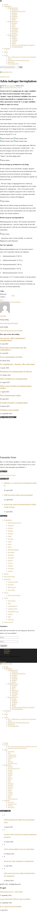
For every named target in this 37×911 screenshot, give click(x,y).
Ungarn (14, 41)
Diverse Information (14, 595)
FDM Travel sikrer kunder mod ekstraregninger (18, 495)
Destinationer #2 (13, 21)
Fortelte (10, 614)
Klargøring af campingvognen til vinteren (16, 371)
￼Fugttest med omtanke (9, 410)
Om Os (6, 55)
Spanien (14, 33)
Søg (20, 67)
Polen (13, 26)
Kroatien (14, 23)
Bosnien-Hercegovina (18, 11)
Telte (9, 617)
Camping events (13, 582)
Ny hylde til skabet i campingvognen (14, 403)
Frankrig (14, 14)
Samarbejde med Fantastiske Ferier (18, 60)
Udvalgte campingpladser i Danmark (23, 45)
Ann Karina (10, 85)
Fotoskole (11, 584)
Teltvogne (11, 619)
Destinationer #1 (13, 8)
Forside (6, 4)
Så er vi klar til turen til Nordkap (10, 906)
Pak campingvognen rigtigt (10, 395)
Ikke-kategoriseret (9, 576)
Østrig (14, 43)
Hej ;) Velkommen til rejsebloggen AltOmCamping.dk (22, 746)
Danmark (15, 9)
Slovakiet (15, 30)
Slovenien (15, 31)
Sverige (14, 36)
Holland (14, 18)
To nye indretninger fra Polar (11, 357)
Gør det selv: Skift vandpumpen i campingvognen (19, 861)
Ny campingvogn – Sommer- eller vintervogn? (17, 364)
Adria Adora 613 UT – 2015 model (11, 891)
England (14, 13)
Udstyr (6, 52)
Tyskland (14, 40)
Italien (14, 19)
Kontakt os (11, 62)
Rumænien (15, 28)
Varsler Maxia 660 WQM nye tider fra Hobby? (15, 899)
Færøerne (15, 16)
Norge (14, 25)
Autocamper (11, 600)
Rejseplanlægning (17, 47)
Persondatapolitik (13, 63)
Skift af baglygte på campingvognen (13, 379)
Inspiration (7, 48)
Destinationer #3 (13, 35)
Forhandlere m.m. (13, 611)
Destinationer (7, 6)
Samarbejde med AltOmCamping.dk (17, 748)
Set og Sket (11, 590)
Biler (9, 603)
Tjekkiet (14, 38)
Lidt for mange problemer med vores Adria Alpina (19, 849)
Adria (13, 295)
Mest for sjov (12, 587)
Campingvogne (12, 609)
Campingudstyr (12, 606)
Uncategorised (8, 622)
